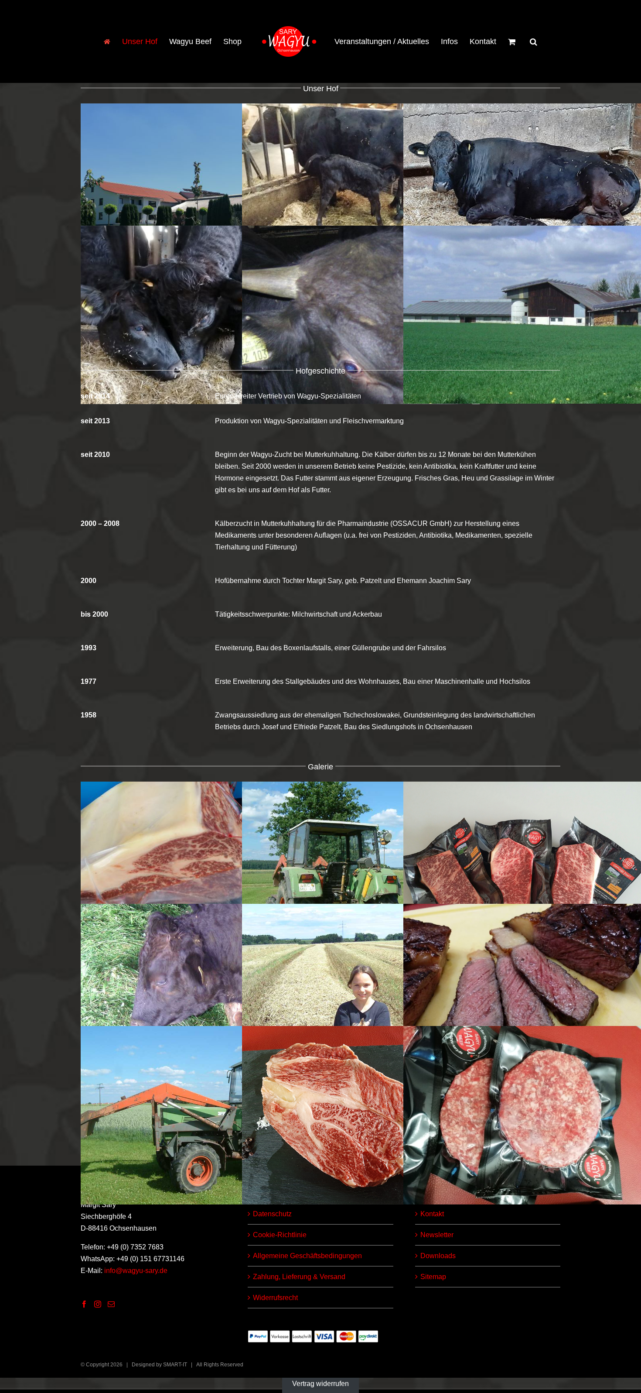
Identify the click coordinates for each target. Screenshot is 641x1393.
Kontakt (432, 1214)
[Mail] (111, 1303)
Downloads (438, 1255)
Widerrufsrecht (275, 1297)
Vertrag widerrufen (320, 1383)
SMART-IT (175, 1365)
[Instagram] (97, 1303)
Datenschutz (272, 1214)
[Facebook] (84, 1303)
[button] (519, 41)
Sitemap (433, 1276)
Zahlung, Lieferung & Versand (299, 1276)
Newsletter (436, 1235)
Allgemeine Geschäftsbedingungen (307, 1255)
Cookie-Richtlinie (280, 1235)
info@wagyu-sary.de (135, 1270)
